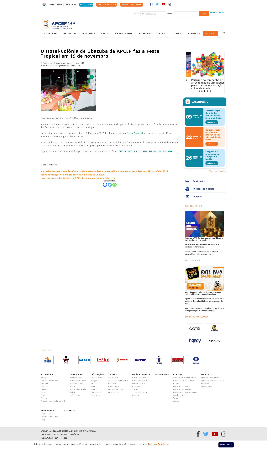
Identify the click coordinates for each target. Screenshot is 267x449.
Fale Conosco (193, 33)
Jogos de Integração (181, 386)
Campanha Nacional (78, 380)
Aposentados (145, 33)
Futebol (176, 383)
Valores (44, 398)
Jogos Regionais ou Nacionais (184, 392)
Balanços (44, 377)
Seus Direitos (69, 33)
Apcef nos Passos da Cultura (212, 380)
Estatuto (44, 389)
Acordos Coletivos (77, 377)
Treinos (176, 398)
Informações (88, 33)
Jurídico (73, 392)
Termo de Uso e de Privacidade (53, 401)
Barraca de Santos (139, 377)
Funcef (72, 386)
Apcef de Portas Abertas (210, 377)
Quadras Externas (180, 395)
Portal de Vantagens (196, 317)
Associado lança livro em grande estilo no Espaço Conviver (73, 174)
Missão (43, 392)
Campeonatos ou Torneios (184, 380)
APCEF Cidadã (113, 377)
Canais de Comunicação (50, 417)
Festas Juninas (206, 386)
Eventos (177, 33)
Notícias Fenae (193, 205)
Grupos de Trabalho (78, 389)
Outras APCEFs (70, 4)
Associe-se (210, 33)
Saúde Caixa (75, 395)
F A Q (43, 420)
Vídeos (93, 383)
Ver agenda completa (217, 171)
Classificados (113, 386)
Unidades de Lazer (123, 33)
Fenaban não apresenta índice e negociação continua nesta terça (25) (202, 245)
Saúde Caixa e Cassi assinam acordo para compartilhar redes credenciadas (201, 252)
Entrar (204, 13)
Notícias (94, 386)
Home (52, 4)
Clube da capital (138, 383)
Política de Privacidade (158, 444)
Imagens (197, 196)
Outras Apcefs (96, 392)
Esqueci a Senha (217, 12)
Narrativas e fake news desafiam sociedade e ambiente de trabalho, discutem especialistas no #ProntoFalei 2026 (104, 171)
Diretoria (44, 383)
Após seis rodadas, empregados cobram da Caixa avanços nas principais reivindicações (204, 309)
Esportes (162, 33)
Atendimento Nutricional (118, 380)
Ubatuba (135, 395)
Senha (169, 14)
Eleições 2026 (96, 377)
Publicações (199, 181)
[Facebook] (105, 185)
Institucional (50, 33)
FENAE (59, 4)
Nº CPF (136, 14)
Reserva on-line (114, 392)
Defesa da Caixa (76, 383)
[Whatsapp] (114, 185)
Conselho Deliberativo (49, 380)
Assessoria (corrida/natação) (184, 377)
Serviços (105, 33)
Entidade (44, 386)
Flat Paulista (137, 386)
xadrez (176, 401)
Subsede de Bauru (139, 392)
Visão (43, 395)
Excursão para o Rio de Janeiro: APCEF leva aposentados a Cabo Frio (78, 178)
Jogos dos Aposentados (182, 389)
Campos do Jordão (139, 380)
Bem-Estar (112, 383)
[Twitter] (110, 185)
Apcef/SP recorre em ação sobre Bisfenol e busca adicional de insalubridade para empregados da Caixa (204, 301)
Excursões (205, 383)
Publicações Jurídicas (203, 188)
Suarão (135, 389)
